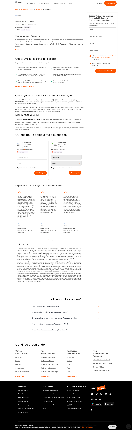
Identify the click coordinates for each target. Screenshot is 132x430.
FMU (68, 368)
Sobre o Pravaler (23, 390)
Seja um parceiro (23, 397)
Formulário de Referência (74, 401)
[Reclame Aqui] (100, 412)
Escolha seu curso (47, 401)
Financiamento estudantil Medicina (53, 397)
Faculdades (24, 9)
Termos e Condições (73, 390)
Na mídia (21, 394)
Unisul (31, 9)
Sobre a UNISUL (98, 367)
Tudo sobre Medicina (48, 357)
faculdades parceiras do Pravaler (30, 119)
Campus (19, 156)
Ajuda (70, 3)
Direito (17, 361)
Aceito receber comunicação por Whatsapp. (101, 64)
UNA (68, 372)
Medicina (18, 357)
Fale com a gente (23, 401)
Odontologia (19, 368)
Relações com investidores (26, 408)
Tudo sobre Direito (47, 361)
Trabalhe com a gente (24, 405)
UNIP (69, 364)
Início (16, 9)
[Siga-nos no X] (97, 394)
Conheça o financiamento (50, 390)
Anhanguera (71, 357)
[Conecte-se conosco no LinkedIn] (106, 394)
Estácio (69, 361)
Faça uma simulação (48, 394)
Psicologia (18, 364)
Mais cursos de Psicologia (101, 360)
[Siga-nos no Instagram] (101, 394)
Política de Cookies (72, 394)
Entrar (101, 3)
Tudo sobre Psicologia (48, 368)
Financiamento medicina (101, 371)
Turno (19, 162)
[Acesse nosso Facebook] (92, 394)
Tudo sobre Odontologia (49, 372)
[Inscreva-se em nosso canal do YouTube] (110, 394)
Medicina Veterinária (22, 372)
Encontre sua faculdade (49, 405)
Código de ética (23, 412)
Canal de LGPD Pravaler (74, 408)
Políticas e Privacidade (73, 397)
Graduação (39, 9)
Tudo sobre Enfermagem (49, 364)
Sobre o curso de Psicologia (102, 363)
